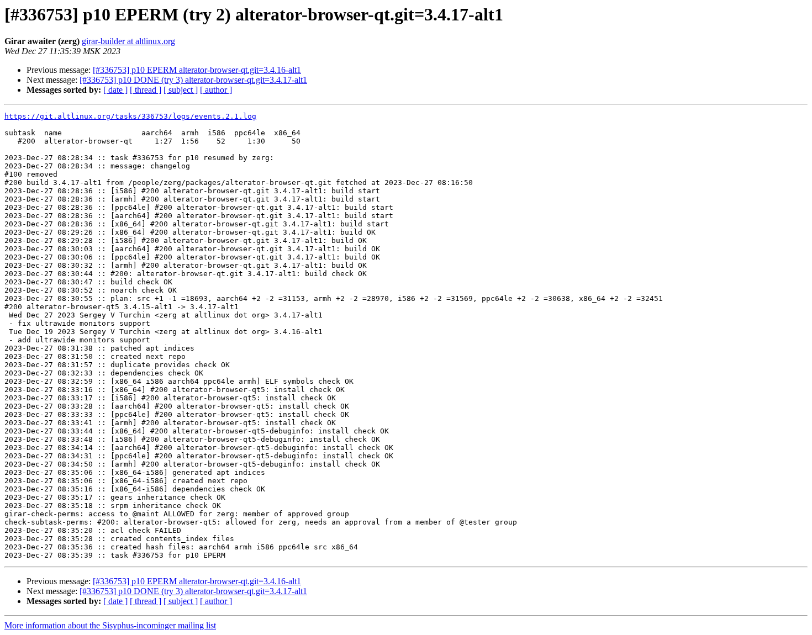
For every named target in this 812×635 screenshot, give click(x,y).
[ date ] (115, 89)
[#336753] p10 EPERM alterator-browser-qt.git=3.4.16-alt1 (197, 70)
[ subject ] (181, 89)
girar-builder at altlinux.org (128, 41)
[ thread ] (145, 89)
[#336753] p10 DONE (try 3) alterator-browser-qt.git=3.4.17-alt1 (193, 79)
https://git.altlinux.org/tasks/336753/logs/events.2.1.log (130, 116)
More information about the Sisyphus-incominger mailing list (110, 625)
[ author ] (216, 89)
